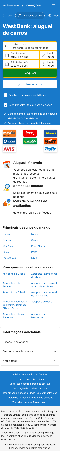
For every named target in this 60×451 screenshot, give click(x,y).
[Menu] (53, 5)
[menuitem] (30, 15)
